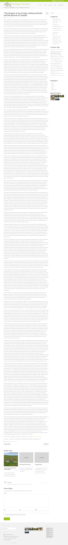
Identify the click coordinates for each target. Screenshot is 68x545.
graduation (59, 56)
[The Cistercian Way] (57, 99)
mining (51, 68)
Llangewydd (57, 61)
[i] (34, 232)
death (54, 51)
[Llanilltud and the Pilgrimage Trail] (57, 96)
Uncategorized (55, 36)
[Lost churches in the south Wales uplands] (11, 459)
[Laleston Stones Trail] (61, 96)
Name (5, 509)
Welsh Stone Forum (56, 75)
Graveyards (54, 24)
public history (52, 71)
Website (36, 509)
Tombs (53, 34)
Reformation (15, 441)
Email (20, 509)
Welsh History (9, 17)
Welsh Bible (61, 73)
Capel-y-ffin (54, 49)
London (58, 65)
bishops (5, 441)
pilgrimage (52, 70)
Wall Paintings (55, 38)
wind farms (60, 75)
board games (51, 49)
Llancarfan (54, 60)
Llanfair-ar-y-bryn (52, 61)
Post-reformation (59, 70)
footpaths (55, 56)
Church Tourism (55, 21)
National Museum (55, 68)
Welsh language (52, 75)
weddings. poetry (58, 73)
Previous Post (7, 444)
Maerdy (61, 65)
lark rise (62, 58)
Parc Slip (58, 68)
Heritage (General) (56, 26)
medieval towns (53, 66)
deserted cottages (58, 51)
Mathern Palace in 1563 (37, 436)
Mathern (11, 441)
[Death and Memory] (52, 96)
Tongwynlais (52, 73)
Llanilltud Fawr (58, 63)
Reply (47, 482)
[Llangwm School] (42, 457)
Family (53, 22)
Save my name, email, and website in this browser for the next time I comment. (15, 514)
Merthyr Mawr (59, 66)
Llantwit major (53, 65)
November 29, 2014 (43, 482)
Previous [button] (5, 466)
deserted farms (55, 53)
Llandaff (8, 441)
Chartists (58, 49)
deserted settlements (54, 54)
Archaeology (55, 19)
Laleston (59, 58)
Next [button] (48, 466)
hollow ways (55, 58)
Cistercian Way (56, 30)
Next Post (46, 444)
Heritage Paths (55, 28)
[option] (11, 465)
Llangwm (60, 61)
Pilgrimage (54, 32)
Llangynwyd (52, 63)
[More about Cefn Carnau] (26, 457)
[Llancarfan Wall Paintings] (52, 99)
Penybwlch (61, 68)
